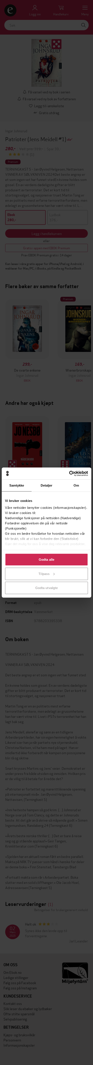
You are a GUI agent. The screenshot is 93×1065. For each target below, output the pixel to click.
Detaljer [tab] (47, 485)
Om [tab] (76, 485)
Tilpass (44, 573)
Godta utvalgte (46, 588)
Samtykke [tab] (16, 485)
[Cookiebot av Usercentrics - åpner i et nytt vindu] (69, 473)
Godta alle (46, 559)
